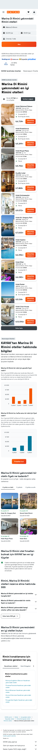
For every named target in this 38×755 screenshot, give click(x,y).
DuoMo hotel (20, 173)
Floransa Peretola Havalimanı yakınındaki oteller (18, 686)
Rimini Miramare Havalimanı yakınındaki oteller (18, 691)
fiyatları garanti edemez (9, 736)
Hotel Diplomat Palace (24, 106)
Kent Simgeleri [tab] (26, 666)
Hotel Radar (20, 284)
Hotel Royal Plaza (22, 151)
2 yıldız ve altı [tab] (30, 487)
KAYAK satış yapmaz (10, 742)
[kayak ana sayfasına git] (13, 12)
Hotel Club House (22, 307)
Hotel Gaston (20, 240)
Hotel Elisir (20, 262)
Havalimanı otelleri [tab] (10, 666)
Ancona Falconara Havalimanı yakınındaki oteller (18, 696)
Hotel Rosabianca (22, 129)
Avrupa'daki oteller (26, 717)
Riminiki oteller (8, 720)
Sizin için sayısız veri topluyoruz (14, 745)
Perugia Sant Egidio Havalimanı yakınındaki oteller (19, 701)
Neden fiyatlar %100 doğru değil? (14, 749)
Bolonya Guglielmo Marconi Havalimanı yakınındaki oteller (18, 681)
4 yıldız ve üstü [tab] (8, 487)
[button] (3, 12)
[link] (19, 461)
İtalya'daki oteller (9, 719)
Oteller (16, 717)
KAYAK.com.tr (8, 717)
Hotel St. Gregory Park (24, 218)
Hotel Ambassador (23, 195)
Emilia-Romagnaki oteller (23, 719)
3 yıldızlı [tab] (19, 487)
